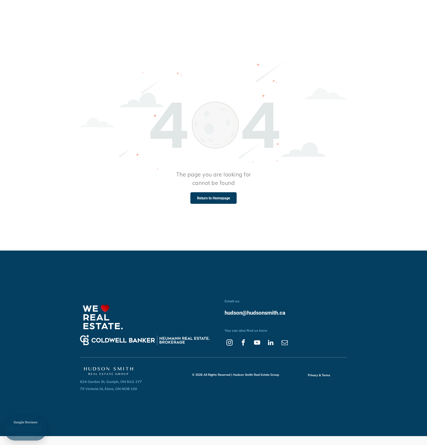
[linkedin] (271, 343)
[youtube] (257, 343)
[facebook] (243, 343)
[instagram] (229, 343)
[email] (284, 343)
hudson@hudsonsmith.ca (255, 313)
